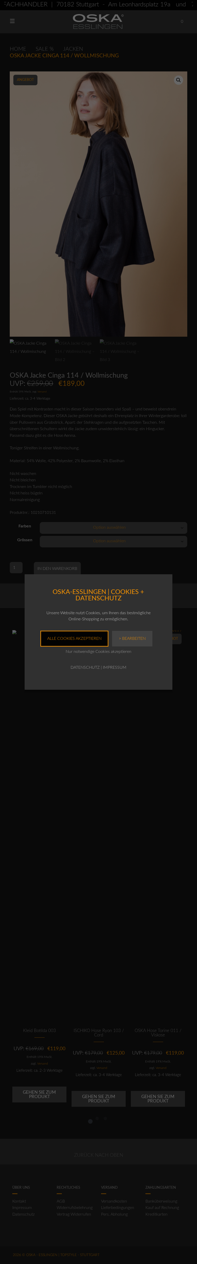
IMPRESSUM (114, 667)
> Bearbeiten (132, 638)
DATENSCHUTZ (85, 667)
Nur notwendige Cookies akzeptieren (98, 652)
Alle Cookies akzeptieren (74, 638)
